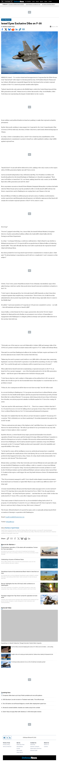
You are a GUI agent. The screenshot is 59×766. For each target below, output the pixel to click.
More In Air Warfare (7, 544)
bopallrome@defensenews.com (14, 517)
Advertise (32, 744)
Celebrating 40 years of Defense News (12, 559)
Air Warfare (28, 1)
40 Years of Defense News (48, 4)
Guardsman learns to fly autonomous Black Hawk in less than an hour (20, 572)
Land (33, 1)
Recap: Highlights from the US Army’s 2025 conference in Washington (18, 584)
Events (18, 748)
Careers (46, 746)
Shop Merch (20, 752)
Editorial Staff (33, 750)
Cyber (45, 1)
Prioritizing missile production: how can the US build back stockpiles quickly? (28, 662)
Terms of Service (7, 746)
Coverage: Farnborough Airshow (16, 4)
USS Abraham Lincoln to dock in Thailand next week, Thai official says (23, 699)
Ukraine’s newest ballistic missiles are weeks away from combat (21, 707)
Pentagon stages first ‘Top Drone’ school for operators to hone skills (19, 596)
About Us (46, 744)
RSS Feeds (19, 750)
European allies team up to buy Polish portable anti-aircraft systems (22, 695)
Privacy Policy (6, 744)
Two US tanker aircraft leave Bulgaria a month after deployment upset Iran (24, 703)
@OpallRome (10, 522)
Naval (37, 1)
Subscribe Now (20, 744)
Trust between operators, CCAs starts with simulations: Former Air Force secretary (19, 548)
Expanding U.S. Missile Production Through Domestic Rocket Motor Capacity (21, 643)
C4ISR (50, 1)
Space (41, 1)
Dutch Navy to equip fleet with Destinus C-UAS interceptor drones (22, 711)
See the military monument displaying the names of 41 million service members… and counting (32, 646)
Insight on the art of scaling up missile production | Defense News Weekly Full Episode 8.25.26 (32, 654)
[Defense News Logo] (19, 1)
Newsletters (20, 746)
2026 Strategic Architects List (33, 4)
